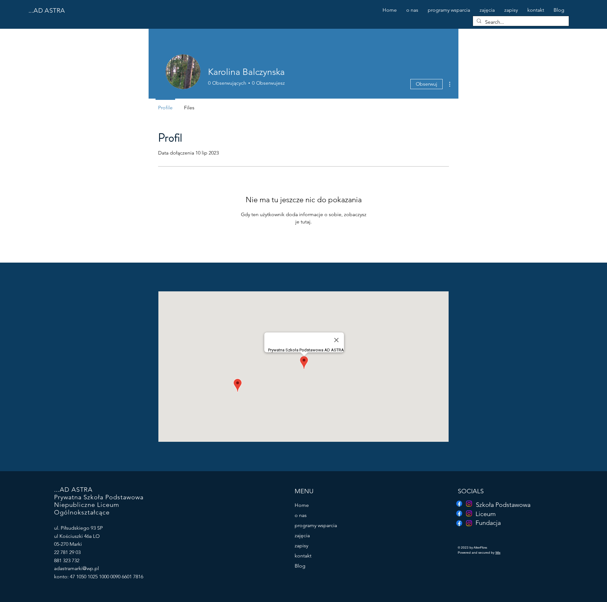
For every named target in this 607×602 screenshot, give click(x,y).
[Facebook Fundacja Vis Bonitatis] (459, 504)
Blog (300, 566)
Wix (497, 552)
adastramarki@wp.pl (76, 568)
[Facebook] (459, 523)
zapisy (301, 546)
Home (302, 505)
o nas (301, 515)
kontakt (303, 556)
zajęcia (302, 535)
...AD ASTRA (46, 10)
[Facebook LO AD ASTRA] (459, 513)
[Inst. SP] (469, 504)
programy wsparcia (316, 525)
